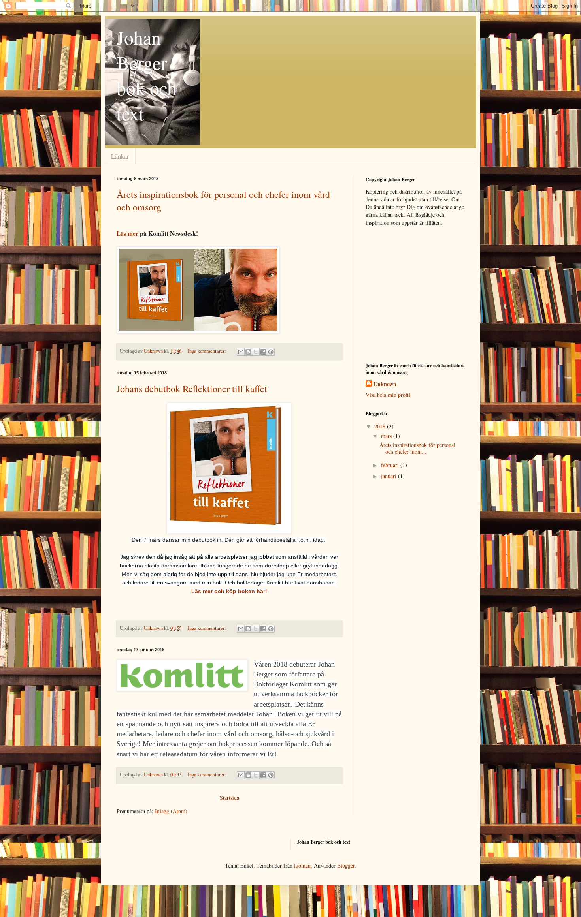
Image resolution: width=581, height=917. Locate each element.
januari (389, 476)
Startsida (229, 797)
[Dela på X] (256, 352)
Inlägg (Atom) (171, 811)
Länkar (120, 156)
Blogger (346, 865)
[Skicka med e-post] (241, 352)
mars (387, 436)
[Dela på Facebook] (263, 352)
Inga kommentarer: (207, 351)
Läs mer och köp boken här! (229, 591)
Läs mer (127, 233)
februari (390, 465)
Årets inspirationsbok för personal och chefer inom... (417, 448)
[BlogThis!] (248, 352)
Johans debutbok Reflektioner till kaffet (192, 388)
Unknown (385, 384)
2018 (380, 426)
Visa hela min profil (388, 394)
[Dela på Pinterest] (271, 352)
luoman (302, 865)
